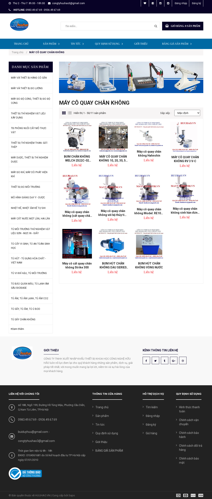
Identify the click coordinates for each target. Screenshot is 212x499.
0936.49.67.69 (48, 419)
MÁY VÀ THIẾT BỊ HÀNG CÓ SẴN (29, 77)
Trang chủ (21, 43)
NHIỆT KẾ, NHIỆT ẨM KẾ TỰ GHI (28, 208)
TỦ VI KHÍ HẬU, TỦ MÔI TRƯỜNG (29, 273)
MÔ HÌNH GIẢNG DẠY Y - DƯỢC (28, 197)
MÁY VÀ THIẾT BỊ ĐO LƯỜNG (27, 88)
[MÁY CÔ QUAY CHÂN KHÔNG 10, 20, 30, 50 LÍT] (113, 137)
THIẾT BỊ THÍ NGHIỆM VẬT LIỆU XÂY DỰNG (28, 115)
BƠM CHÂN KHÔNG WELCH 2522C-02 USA (77, 158)
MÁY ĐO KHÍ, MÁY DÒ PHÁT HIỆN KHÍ (29, 174)
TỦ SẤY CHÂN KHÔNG (23, 319)
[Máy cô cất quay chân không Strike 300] (77, 244)
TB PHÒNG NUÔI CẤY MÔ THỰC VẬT (28, 130)
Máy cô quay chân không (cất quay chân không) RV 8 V (77, 214)
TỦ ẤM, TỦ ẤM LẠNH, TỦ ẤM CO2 (29, 298)
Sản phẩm (49, 43)
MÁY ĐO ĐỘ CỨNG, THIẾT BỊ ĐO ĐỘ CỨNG (30, 100)
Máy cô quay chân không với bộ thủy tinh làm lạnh (113, 213)
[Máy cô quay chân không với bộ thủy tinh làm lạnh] (113, 190)
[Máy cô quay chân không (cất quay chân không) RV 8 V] (77, 190)
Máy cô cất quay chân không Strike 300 (77, 265)
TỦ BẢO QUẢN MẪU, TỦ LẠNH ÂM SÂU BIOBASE (30, 285)
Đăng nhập (181, 3)
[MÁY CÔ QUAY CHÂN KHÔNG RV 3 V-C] (185, 137)
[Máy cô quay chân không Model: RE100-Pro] (149, 189)
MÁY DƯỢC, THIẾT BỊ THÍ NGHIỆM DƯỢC (29, 159)
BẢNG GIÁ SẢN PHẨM (175, 43)
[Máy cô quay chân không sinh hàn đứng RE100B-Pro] (185, 189)
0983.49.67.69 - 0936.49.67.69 (43, 9)
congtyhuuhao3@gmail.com (68, 3)
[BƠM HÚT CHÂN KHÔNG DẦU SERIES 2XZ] (113, 244)
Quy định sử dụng (107, 43)
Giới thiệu (141, 43)
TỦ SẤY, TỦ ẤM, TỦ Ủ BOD (25, 309)
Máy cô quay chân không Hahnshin (149, 153)
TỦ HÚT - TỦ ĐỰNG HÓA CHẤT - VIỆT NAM (28, 260)
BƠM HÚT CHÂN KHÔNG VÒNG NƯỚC (149, 265)
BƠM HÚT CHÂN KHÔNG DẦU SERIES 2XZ (113, 265)
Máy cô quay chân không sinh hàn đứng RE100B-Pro (185, 210)
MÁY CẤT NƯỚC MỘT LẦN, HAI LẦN (30, 218)
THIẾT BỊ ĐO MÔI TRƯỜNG (25, 186)
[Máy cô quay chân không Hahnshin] (149, 134)
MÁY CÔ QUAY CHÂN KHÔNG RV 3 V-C (185, 159)
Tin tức (76, 43)
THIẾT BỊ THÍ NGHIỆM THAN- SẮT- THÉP (29, 144)
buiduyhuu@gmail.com (33, 431)
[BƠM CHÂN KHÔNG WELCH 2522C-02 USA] (77, 137)
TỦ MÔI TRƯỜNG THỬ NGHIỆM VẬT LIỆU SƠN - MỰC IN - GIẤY (30, 231)
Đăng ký (196, 3)
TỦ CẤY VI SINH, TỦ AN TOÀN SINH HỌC (30, 245)
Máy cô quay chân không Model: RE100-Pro (149, 211)
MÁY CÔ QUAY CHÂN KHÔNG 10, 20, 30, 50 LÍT (113, 158)
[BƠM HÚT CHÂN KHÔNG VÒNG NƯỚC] (149, 244)
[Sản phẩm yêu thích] (145, 3)
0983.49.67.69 (27, 419)
